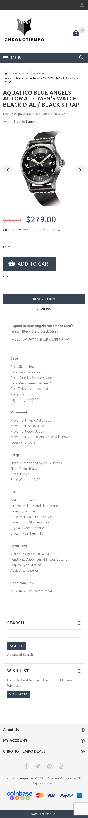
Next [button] (80, 169)
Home (5, 73)
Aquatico (38, 73)
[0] (76, 35)
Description (44, 299)
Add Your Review (48, 230)
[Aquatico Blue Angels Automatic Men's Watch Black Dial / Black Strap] (44, 168)
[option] (44, 168)
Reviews (43, 309)
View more (18, 694)
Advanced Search (20, 654)
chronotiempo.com (20, 778)
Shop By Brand (20, 73)
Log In (11, 680)
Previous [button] (7, 169)
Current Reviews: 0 (17, 230)
